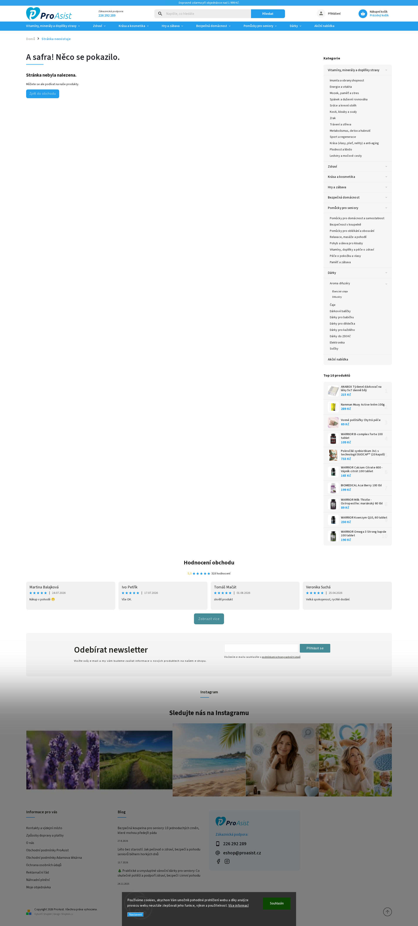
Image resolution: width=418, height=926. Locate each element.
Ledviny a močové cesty (346, 156)
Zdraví (332, 166)
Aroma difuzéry (340, 283)
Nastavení (135, 914)
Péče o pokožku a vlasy (345, 256)
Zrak (333, 118)
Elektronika (337, 342)
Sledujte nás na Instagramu (209, 713)
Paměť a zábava (340, 262)
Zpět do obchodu (42, 93)
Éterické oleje (340, 291)
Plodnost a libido (341, 149)
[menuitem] (56, 26)
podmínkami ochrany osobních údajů (281, 657)
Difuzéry (337, 297)
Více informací (238, 905)
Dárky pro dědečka (342, 324)
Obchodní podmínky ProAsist (47, 850)
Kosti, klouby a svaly (343, 112)
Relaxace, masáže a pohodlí (348, 237)
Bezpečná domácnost (344, 197)
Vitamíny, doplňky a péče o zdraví (352, 249)
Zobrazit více (209, 618)
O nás (30, 842)
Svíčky (334, 349)
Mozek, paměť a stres (344, 93)
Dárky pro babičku (342, 317)
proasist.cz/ (227, 861)
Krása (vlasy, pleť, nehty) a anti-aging (354, 143)
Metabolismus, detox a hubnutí (350, 131)
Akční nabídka (338, 359)
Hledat (267, 13)
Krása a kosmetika (341, 176)
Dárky (332, 272)
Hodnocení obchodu (209, 563)
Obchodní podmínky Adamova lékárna (54, 857)
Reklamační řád (37, 872)
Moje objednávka (38, 887)
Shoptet (47, 914)
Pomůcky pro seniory (343, 207)
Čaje (332, 305)
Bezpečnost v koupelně (345, 224)
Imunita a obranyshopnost (347, 80)
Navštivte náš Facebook (218, 861)
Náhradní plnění (38, 879)
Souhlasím (277, 903)
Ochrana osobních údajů (43, 865)
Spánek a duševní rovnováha (349, 99)
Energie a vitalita (341, 87)
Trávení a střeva (340, 124)
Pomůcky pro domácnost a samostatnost (357, 218)
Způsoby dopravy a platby (45, 835)
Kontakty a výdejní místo (44, 828)
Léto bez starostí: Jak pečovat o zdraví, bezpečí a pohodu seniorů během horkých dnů (159, 852)
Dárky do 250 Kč (340, 336)
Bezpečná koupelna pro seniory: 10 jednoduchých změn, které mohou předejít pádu (158, 830)
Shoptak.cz (67, 914)
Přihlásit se (315, 648)
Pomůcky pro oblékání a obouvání (352, 231)
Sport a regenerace (343, 137)
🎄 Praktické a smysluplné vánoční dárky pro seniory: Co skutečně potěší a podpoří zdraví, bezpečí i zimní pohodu (159, 873)
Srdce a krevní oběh (343, 105)
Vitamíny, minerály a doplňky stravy (353, 70)
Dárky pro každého (342, 330)
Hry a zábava (337, 187)
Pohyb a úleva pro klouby (346, 243)
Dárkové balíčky (340, 311)
